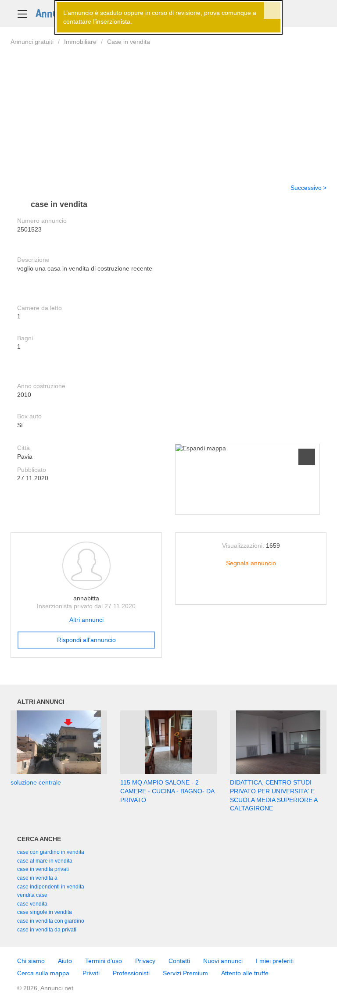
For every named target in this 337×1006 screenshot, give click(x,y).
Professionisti (131, 973)
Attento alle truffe (245, 973)
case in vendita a (37, 878)
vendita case (32, 895)
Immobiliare (80, 41)
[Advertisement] (168, 109)
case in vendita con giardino (50, 921)
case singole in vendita (44, 912)
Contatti (179, 960)
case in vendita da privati (46, 930)
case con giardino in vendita (50, 852)
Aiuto (65, 960)
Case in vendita (128, 41)
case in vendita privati (43, 869)
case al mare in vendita (44, 861)
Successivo (306, 187)
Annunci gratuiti (32, 41)
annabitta (86, 598)
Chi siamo (31, 960)
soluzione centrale (36, 782)
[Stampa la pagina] (251, 591)
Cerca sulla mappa (43, 973)
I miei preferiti (275, 960)
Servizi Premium (185, 973)
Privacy (145, 960)
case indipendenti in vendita (50, 887)
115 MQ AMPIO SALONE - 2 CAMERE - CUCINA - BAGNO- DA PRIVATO (167, 791)
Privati (91, 973)
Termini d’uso (103, 960)
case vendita (32, 904)
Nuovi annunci (223, 960)
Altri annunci (86, 619)
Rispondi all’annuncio (86, 639)
